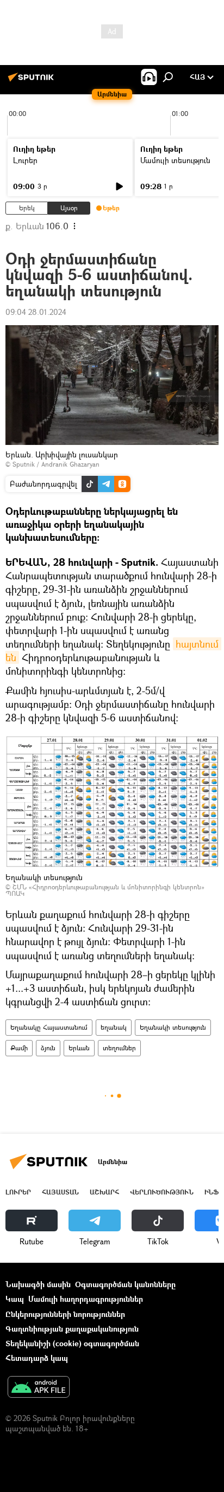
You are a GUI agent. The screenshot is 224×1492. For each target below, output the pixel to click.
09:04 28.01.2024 (35, 312)
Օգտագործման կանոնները (125, 1284)
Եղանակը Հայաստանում (49, 1027)
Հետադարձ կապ (36, 1358)
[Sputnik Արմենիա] (32, 81)
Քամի (19, 1047)
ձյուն (48, 1047)
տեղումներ (119, 1047)
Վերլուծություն (162, 1192)
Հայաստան (60, 1192)
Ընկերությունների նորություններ (65, 1314)
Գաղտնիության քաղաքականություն (72, 1328)
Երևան (79, 1047)
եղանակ (114, 1027)
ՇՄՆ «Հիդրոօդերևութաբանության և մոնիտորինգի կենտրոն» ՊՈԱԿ (104, 890)
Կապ (14, 1299)
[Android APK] (39, 1388)
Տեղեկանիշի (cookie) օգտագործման (72, 1343)
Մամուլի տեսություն (175, 160)
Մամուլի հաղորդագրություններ (85, 1299)
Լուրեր (25, 160)
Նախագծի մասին (38, 1284)
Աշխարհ (104, 1192)
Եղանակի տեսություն (173, 1027)
